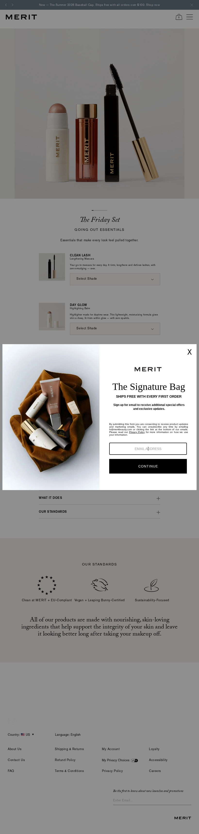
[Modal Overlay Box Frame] (99, 417)
